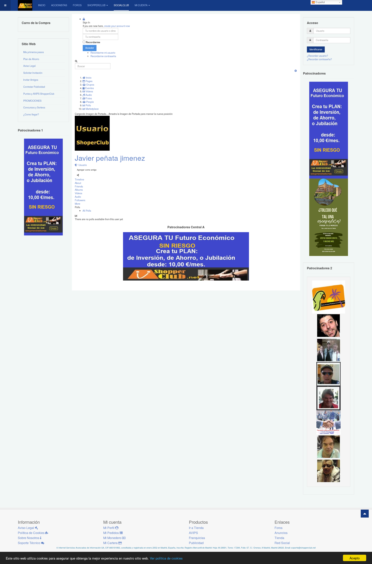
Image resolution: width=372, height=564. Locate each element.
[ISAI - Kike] (328, 470)
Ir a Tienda (196, 527)
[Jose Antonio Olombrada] (43, 187)
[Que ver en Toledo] (328, 217)
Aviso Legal (29, 66)
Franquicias (197, 538)
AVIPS (193, 533)
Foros (77, 5)
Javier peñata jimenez (110, 158)
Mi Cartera (110, 543)
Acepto (355, 557)
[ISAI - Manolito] (328, 349)
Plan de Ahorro (31, 59)
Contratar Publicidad (34, 86)
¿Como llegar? (31, 114)
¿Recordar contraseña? (319, 59)
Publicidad (196, 543)
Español (320, 2)
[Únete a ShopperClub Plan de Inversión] (186, 256)
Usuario (82, 165)
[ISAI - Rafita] (328, 446)
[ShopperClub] (25, 5)
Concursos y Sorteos (34, 107)
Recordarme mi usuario (102, 52)
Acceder (89, 48)
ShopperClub (96, 5)
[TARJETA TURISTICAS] (328, 296)
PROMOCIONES (32, 100)
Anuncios (281, 533)
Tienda (279, 538)
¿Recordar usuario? (317, 56)
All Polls (87, 210)
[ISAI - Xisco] (328, 373)
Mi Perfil (109, 527)
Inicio (41, 5)
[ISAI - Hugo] (328, 325)
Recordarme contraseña (103, 56)
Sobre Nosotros (29, 538)
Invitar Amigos (30, 80)
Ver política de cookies (166, 558)
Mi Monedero (112, 538)
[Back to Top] (365, 514)
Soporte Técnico (29, 543)
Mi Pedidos (111, 533)
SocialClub (121, 5)
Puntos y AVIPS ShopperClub (38, 93)
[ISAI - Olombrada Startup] (328, 130)
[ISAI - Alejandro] (328, 398)
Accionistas (59, 5)
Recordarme (93, 42)
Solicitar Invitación (32, 73)
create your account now (117, 26)
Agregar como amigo (86, 169)
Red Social (282, 543)
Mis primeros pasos (33, 52)
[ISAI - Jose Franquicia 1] (328, 422)
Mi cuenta (141, 5)
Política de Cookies (31, 533)
